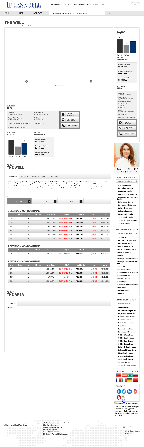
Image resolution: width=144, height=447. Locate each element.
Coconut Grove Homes (126, 317)
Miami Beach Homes (125, 353)
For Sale (23, 201)
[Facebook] (119, 391)
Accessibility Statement (60, 434)
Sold (75, 201)
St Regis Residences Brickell (128, 259)
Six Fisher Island (124, 269)
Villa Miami (122, 288)
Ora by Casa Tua (124, 278)
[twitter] (124, 391)
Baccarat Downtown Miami (127, 240)
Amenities (24, 176)
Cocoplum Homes (124, 320)
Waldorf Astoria (123, 291)
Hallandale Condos (125, 208)
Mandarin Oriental (124, 252)
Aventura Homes (124, 308)
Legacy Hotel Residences (127, 249)
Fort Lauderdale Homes (126, 332)
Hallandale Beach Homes (127, 347)
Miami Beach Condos (125, 214)
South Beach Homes (125, 359)
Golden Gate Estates (125, 341)
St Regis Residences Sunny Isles (127, 262)
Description (13, 176)
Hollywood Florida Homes (127, 350)
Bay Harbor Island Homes (127, 314)
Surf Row (121, 266)
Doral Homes (122, 326)
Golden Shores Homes (126, 344)
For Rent (48, 201)
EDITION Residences (125, 246)
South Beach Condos (125, 217)
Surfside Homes (123, 362)
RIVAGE (121, 294)
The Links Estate (124, 275)
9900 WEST (122, 237)
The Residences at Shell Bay (128, 272)
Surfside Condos (124, 223)
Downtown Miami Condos (127, 194)
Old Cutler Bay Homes (126, 356)
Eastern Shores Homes (126, 329)
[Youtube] (119, 397)
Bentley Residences (125, 243)
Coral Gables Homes (125, 323)
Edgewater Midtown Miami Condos (127, 198)
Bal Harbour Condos (125, 188)
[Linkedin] (129, 391)
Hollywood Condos (125, 211)
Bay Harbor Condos (125, 191)
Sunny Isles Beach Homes (127, 365)
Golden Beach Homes (126, 338)
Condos (6, 26)
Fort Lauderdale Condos (127, 205)
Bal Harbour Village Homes (127, 311)
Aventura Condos (124, 185)
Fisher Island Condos (125, 202)
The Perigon (122, 282)
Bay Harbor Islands (17, 26)
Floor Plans (54, 176)
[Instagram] (135, 391)
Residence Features (39, 176)
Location (12, 303)
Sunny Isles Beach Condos (127, 220)
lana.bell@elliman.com (51, 432)
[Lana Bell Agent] (124, 399)
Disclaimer (47, 434)
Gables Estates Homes (126, 335)
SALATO (121, 255)
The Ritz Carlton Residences (128, 285)
